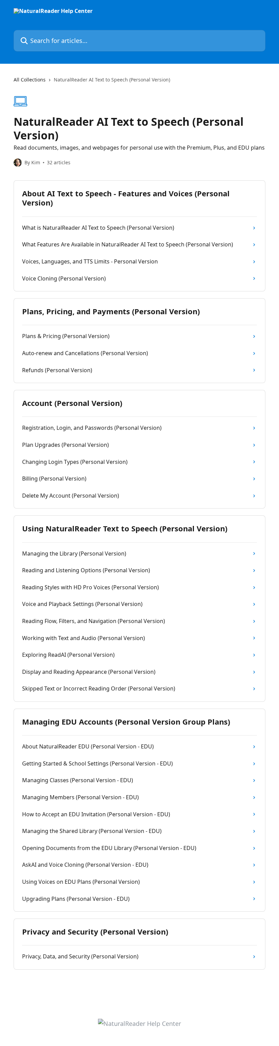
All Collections (30, 79)
